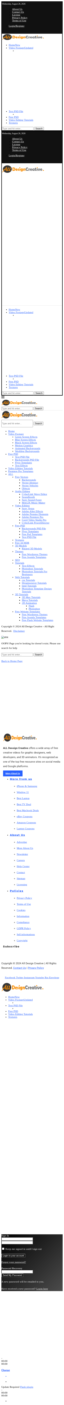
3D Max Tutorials (31, 597)
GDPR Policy (24, 928)
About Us (17, 9)
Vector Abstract (30, 482)
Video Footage (21, 48)
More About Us (25, 848)
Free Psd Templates (32, 534)
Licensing (22, 884)
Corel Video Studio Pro (34, 520)
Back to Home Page (12, 661)
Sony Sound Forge (32, 500)
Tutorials (19, 563)
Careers (21, 860)
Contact (21, 872)
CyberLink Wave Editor (34, 494)
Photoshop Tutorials (32, 568)
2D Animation (29, 603)
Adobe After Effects (32, 511)
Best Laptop (23, 798)
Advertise (22, 842)
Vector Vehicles (30, 485)
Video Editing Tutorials (21, 120)
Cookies (21, 910)
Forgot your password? (13, 1262)
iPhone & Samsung (27, 786)
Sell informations (26, 934)
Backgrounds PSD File (27, 459)
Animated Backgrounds (27, 448)
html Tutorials (29, 585)
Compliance (23, 922)
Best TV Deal (24, 804)
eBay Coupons (24, 816)
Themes (19, 551)
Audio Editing (22, 491)
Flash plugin (26, 1387)
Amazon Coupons (26, 822)
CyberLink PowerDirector (35, 522)
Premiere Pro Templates (20, 471)
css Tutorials (28, 580)
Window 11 (23, 792)
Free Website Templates (27, 611)
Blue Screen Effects (25, 439)
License (16, 14)
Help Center (23, 866)
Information (23, 916)
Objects (26, 488)
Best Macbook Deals (28, 810)
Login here (42, 1288)
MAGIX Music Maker (33, 502)
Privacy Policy (19, 17)
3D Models (21, 545)
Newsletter (22, 854)
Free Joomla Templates (34, 557)
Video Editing (22, 505)
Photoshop (34, 608)
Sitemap (21, 878)
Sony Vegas (28, 508)
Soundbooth (28, 497)
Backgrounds (29, 479)
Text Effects (21, 465)
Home (14, 45)
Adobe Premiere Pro (32, 517)
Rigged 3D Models (32, 548)
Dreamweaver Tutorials (34, 583)
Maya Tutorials (30, 600)
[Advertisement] (32, 205)
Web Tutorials (22, 577)
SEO (17, 560)
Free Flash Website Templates (37, 620)
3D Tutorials (21, 594)
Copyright (22, 940)
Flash (31, 606)
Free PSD (14, 117)
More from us (21, 779)
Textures (13, 122)
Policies (16, 890)
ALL (10, 474)
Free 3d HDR (22, 543)
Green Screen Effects (26, 437)
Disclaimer (19, 631)
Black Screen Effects (26, 442)
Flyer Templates (23, 462)
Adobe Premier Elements (35, 514)
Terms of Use (19, 20)
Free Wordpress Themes (34, 554)
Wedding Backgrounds (27, 451)
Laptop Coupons (25, 828)
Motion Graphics (24, 445)
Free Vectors (21, 477)
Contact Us (18, 12)
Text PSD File (16, 111)
